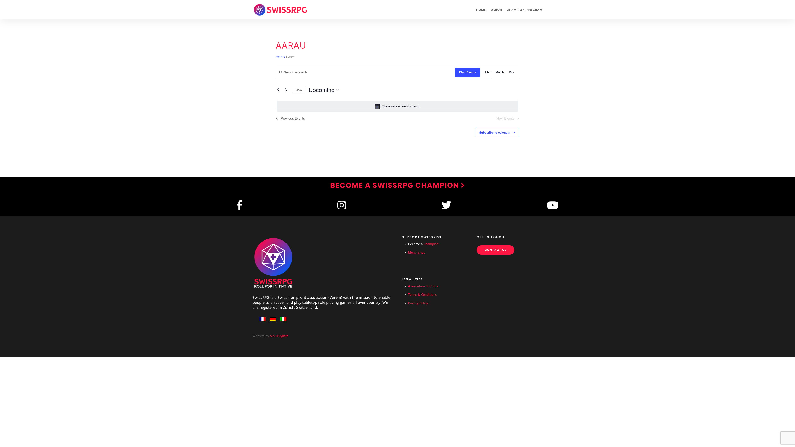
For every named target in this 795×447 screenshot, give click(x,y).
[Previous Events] (278, 89)
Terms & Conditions (422, 294)
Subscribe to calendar (494, 132)
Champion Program (524, 10)
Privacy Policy (418, 303)
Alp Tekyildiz (279, 336)
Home (481, 10)
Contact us (495, 250)
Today (298, 89)
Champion (431, 244)
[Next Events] (286, 89)
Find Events (467, 72)
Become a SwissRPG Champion (395, 185)
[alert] (397, 106)
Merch (496, 10)
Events (280, 57)
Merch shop (416, 252)
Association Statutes (423, 286)
